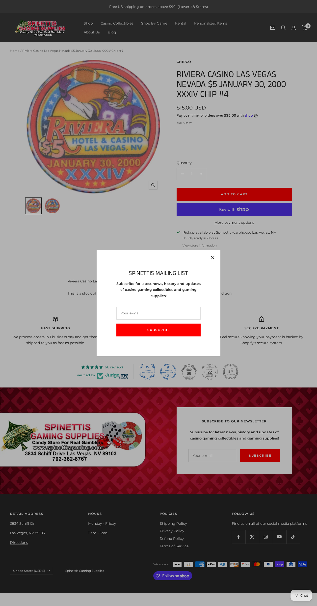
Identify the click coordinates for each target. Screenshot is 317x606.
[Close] (212, 257)
